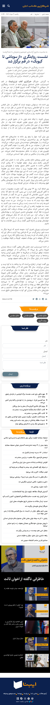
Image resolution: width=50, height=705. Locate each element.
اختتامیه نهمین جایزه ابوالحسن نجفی (13, 656)
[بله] (21, 699)
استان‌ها (37, 14)
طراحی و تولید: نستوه (22, 701)
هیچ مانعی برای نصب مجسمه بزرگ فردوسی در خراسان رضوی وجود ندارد (25, 395)
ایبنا (36, 7)
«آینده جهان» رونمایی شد (39, 486)
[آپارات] (32, 699)
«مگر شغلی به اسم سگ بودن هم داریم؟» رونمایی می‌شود (28, 477)
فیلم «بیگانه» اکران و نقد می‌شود (36, 472)
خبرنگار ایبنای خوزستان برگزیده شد (36, 506)
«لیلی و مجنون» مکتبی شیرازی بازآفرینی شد (32, 481)
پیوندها (19, 693)
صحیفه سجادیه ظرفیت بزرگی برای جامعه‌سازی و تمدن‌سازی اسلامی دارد (25, 439)
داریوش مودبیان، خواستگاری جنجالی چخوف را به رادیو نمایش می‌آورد (27, 524)
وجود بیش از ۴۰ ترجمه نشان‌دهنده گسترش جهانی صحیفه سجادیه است (26, 446)
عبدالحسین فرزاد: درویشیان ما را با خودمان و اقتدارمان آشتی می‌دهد (25, 401)
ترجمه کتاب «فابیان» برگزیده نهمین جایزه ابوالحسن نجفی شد (25, 416)
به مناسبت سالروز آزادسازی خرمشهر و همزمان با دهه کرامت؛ (25, 52)
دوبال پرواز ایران (18, 638)
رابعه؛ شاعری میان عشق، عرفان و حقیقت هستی (32, 535)
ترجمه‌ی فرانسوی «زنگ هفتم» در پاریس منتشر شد (31, 457)
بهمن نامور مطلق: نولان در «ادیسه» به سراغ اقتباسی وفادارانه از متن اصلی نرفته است (25, 512)
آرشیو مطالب (43, 693)
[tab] (31, 431)
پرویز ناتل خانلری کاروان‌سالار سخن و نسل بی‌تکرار (28, 406)
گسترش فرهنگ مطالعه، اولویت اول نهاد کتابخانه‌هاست (29, 491)
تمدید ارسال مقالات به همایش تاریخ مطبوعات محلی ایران (28, 501)
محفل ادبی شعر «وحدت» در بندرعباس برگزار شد (31, 530)
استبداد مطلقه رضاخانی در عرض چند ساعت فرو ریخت (27, 420)
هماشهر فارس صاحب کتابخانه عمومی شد (34, 540)
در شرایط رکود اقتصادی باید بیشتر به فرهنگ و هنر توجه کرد (28, 467)
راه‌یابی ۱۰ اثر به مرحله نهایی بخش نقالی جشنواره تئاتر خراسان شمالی (25, 518)
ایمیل (45, 351)
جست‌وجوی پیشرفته (9, 693)
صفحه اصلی (45, 14)
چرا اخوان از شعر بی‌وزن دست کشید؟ (13, 606)
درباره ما (26, 693)
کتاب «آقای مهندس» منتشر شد (34, 413)
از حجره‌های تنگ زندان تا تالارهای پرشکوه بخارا (30, 424)
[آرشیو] (17, 699)
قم (31, 14)
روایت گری (42, 320)
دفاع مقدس (41, 315)
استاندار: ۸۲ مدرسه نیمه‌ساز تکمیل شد (34, 452)
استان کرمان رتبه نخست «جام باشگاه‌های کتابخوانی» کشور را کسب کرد (25, 496)
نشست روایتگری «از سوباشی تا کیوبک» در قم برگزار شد (25, 59)
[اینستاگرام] (24, 699)
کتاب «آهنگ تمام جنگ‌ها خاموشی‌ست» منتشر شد (28, 409)
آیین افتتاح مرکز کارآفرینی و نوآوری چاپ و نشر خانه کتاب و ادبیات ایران (13, 624)
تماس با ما (34, 693)
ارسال (10, 374)
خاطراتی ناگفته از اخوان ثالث (24, 579)
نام (46, 341)
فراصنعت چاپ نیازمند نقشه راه (13, 588)
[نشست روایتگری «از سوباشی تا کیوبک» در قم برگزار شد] (25, 32)
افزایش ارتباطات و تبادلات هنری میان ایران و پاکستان (29, 462)
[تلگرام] (28, 699)
